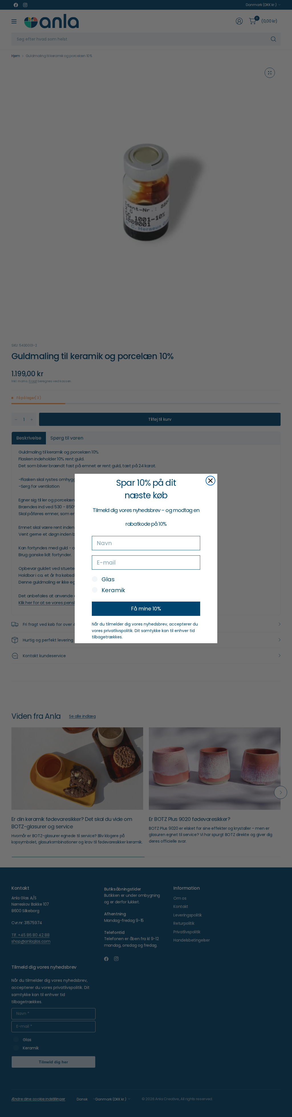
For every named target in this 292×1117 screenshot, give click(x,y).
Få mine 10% (146, 608)
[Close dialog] (210, 480)
